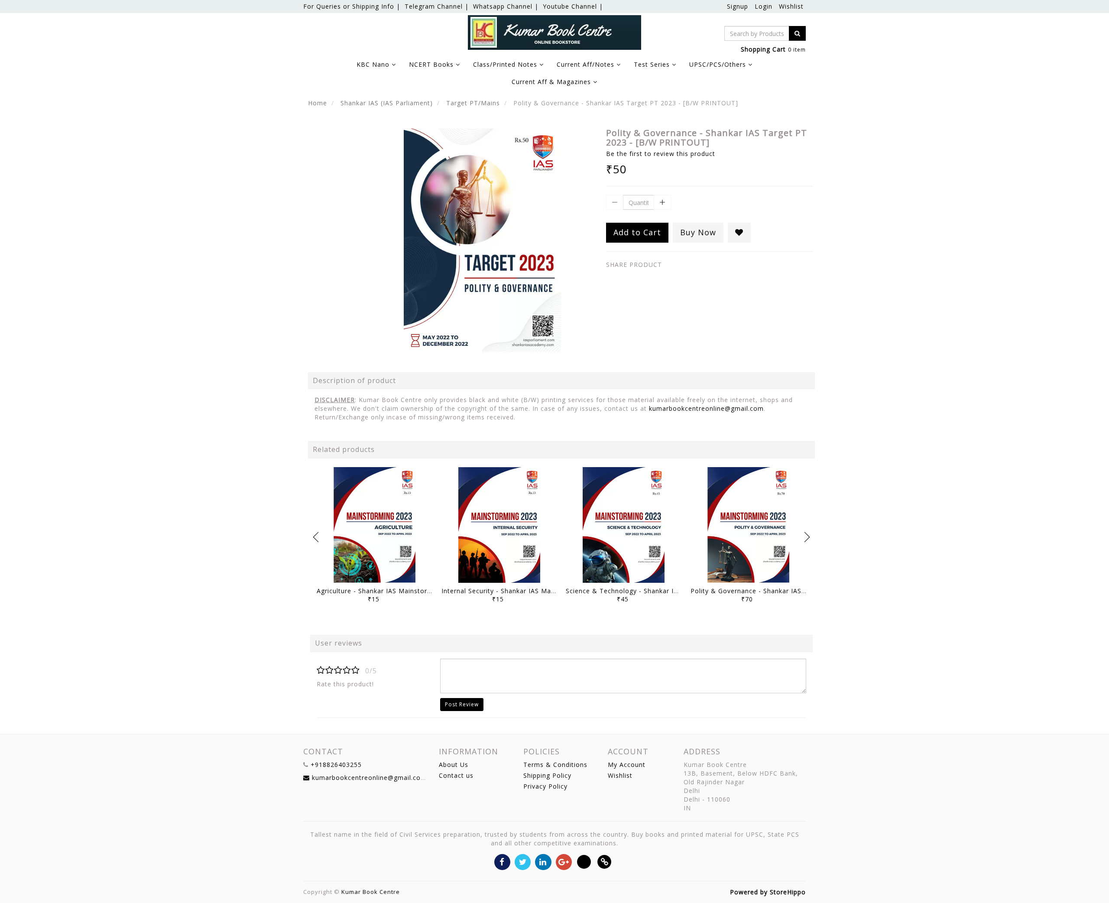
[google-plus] (564, 861)
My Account (626, 764)
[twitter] (523, 861)
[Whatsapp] (584, 861)
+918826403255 (336, 764)
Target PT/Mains (473, 103)
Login (763, 6)
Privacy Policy (545, 786)
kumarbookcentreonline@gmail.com (706, 408)
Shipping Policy (547, 775)
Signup (737, 6)
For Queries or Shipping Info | (351, 6)
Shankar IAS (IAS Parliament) (386, 103)
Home (317, 103)
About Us (453, 764)
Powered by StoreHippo (768, 892)
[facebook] (502, 861)
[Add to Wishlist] (739, 233)
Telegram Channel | (437, 6)
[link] (605, 861)
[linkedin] (543, 861)
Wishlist (791, 6)
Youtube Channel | (573, 6)
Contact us (456, 775)
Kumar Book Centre (370, 892)
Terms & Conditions (555, 764)
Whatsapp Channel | (505, 6)
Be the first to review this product (660, 153)
